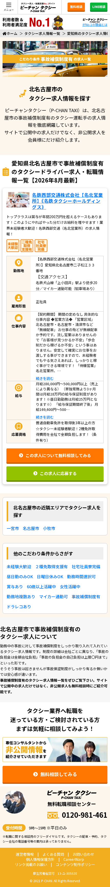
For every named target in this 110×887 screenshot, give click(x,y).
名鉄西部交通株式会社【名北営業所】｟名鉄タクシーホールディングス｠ (67, 200)
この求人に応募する (58, 473)
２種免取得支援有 (51, 566)
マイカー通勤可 (53, 596)
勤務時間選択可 (81, 576)
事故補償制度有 (86, 596)
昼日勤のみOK (20, 576)
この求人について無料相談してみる (58, 455)
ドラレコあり (19, 606)
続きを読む (45, 378)
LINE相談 (98, 6)
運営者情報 (25, 854)
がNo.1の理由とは (94, 24)
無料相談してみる (58, 774)
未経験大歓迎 (19, 566)
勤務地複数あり (21, 596)
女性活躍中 (70, 586)
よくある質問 (53, 854)
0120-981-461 (84, 815)
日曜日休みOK (50, 576)
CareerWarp (73, 859)
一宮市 (13, 528)
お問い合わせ (83, 854)
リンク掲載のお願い (31, 864)
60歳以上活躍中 (41, 586)
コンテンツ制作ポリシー (75, 864)
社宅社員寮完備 (86, 566)
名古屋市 (31, 528)
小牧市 (49, 528)
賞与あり (15, 586)
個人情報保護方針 (40, 859)
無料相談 (76, 6)
